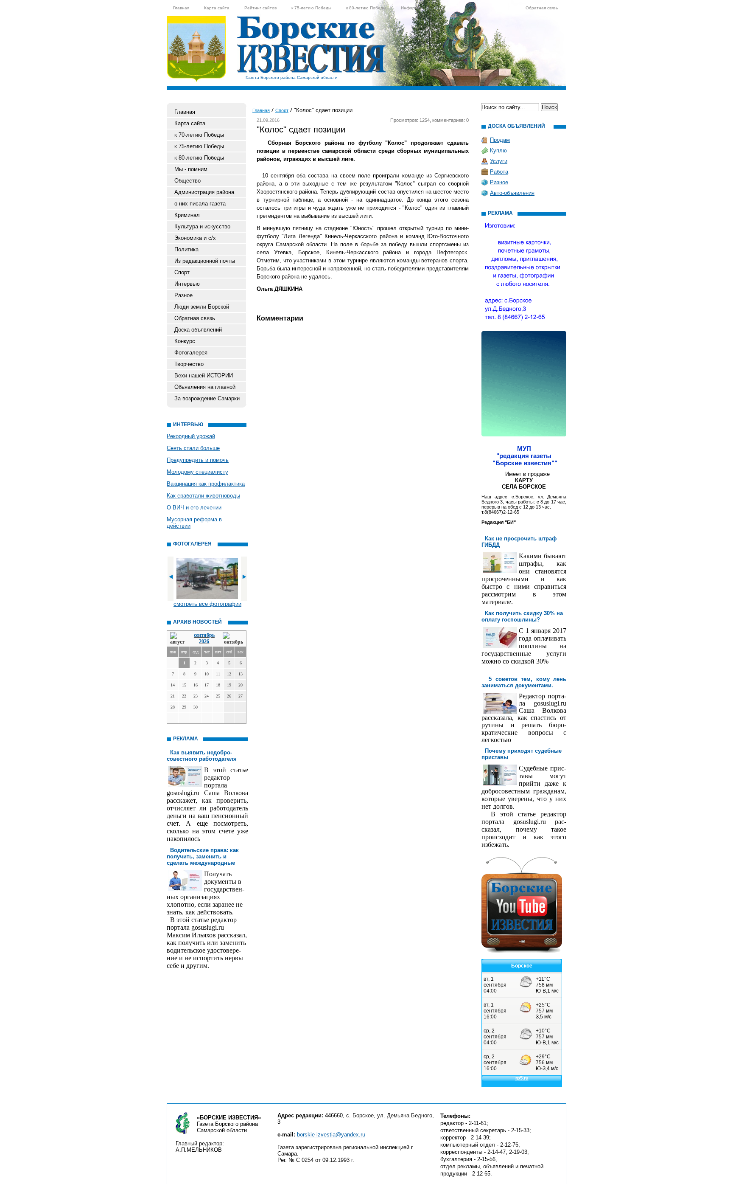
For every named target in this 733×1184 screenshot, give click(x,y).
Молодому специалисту (197, 472)
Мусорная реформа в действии (194, 522)
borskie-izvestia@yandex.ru (331, 1134)
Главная (181, 8)
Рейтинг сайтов (260, 8)
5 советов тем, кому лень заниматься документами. (523, 682)
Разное (183, 295)
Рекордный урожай (191, 436)
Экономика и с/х (195, 238)
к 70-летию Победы (199, 135)
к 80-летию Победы (366, 8)
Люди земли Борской (201, 307)
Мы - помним (190, 169)
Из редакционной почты (204, 261)
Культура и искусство (202, 226)
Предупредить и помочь (198, 460)
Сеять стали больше (193, 448)
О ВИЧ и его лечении (194, 507)
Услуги (498, 161)
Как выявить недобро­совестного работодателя (202, 755)
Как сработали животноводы (203, 495)
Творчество (189, 364)
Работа (499, 172)
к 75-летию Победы (311, 8)
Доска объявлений (198, 329)
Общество (187, 180)
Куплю (498, 150)
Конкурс (184, 341)
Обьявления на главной (204, 387)
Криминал (187, 215)
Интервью (187, 284)
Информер (412, 8)
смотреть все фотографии (207, 604)
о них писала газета (200, 203)
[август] (178, 638)
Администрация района (204, 192)
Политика (186, 249)
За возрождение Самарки (207, 398)
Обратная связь (542, 8)
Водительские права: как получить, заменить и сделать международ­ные (203, 856)
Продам (500, 140)
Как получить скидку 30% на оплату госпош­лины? (522, 616)
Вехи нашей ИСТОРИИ (203, 375)
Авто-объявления (512, 193)
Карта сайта (216, 8)
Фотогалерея (190, 352)
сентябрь (204, 635)
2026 (204, 641)
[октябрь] (233, 638)
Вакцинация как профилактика (206, 484)
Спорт (182, 272)
